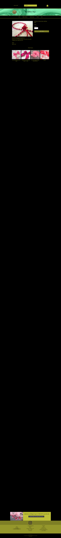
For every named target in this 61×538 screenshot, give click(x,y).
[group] (30, 56)
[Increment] (37, 28)
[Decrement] (35, 28)
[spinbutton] (36, 28)
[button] (47, 5)
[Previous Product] (10, 54)
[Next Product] (50, 54)
